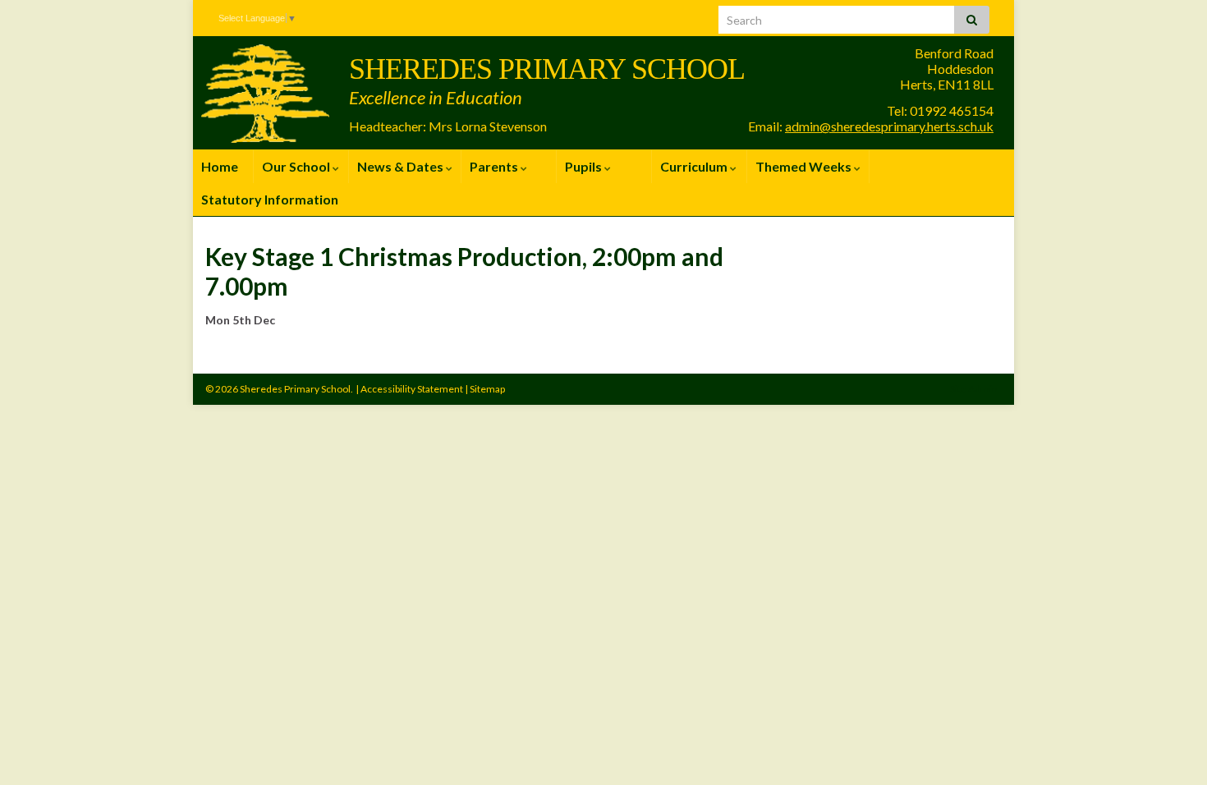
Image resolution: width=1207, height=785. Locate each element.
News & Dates (401, 166)
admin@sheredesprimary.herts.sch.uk (889, 126)
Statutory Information (269, 199)
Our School (297, 166)
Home (219, 166)
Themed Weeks (804, 166)
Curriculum (695, 166)
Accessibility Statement (411, 389)
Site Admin (974, 389)
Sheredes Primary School (547, 69)
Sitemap (487, 389)
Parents (495, 166)
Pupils (584, 166)
